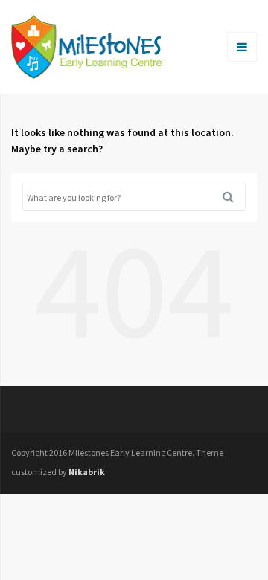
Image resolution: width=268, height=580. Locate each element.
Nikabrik (86, 471)
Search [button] (234, 197)
